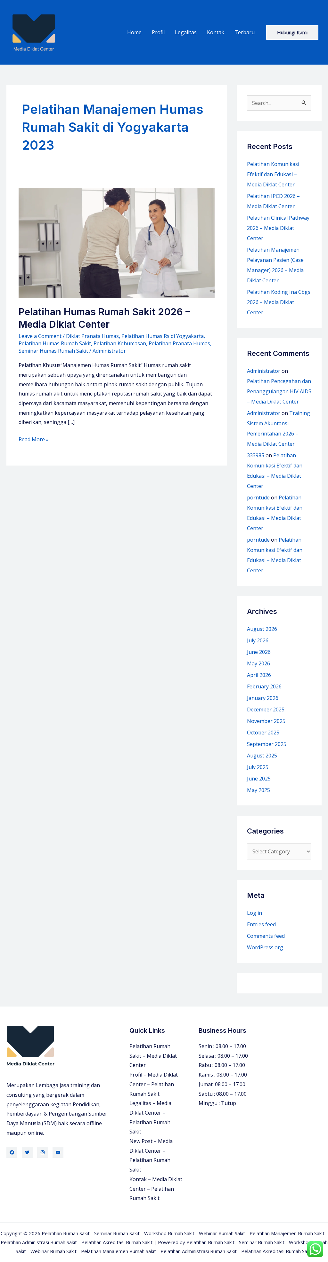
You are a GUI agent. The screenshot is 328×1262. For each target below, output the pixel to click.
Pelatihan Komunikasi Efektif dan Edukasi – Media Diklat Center (273, 174)
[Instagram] (42, 1152)
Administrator (263, 370)
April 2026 (259, 674)
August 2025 (262, 755)
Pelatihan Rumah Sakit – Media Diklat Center (153, 1056)
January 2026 (262, 698)
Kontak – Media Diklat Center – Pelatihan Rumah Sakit (155, 1189)
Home (134, 32)
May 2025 (258, 790)
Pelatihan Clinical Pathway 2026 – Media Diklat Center (278, 228)
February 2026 (264, 686)
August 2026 (262, 628)
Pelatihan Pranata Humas (179, 343)
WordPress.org (265, 947)
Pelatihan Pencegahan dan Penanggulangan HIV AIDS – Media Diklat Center (279, 391)
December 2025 (265, 709)
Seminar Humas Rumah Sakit (53, 350)
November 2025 (266, 721)
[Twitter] (27, 1152)
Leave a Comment (40, 336)
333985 (255, 455)
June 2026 (259, 651)
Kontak (215, 32)
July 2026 (257, 640)
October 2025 (263, 732)
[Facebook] (11, 1152)
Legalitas (186, 32)
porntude (258, 497)
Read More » (34, 439)
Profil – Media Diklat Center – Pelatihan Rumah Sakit (153, 1084)
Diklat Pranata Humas (92, 336)
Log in (254, 912)
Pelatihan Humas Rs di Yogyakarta (162, 336)
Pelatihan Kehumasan (120, 343)
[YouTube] (58, 1152)
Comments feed (266, 935)
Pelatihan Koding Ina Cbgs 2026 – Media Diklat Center (278, 302)
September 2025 (266, 744)
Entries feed (261, 924)
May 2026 (258, 663)
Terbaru (244, 32)
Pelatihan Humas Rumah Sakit (55, 343)
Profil (158, 32)
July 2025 (257, 767)
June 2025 (259, 778)
